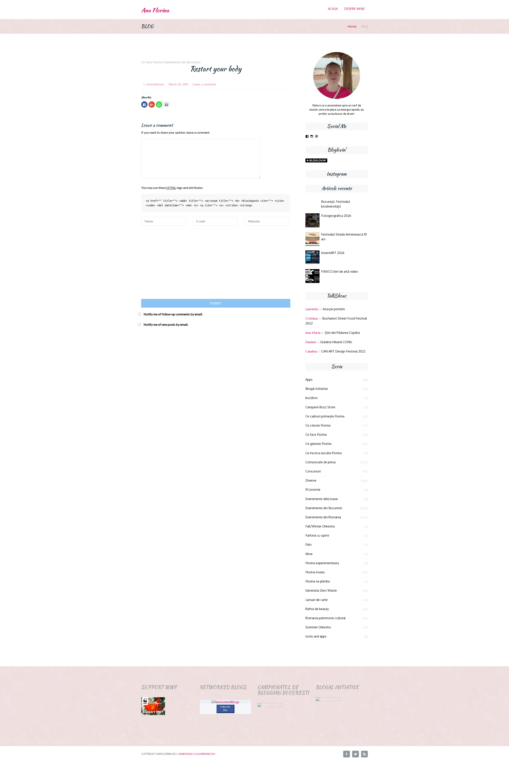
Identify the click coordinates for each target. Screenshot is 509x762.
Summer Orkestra (318, 627)
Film (308, 545)
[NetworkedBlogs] (225, 702)
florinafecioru (155, 84)
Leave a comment (204, 84)
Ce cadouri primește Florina (324, 416)
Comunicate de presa (320, 462)
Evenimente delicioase (321, 499)
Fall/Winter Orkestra (320, 526)
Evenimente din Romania (323, 517)
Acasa (333, 9)
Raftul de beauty (317, 609)
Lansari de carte (316, 600)
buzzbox (311, 398)
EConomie (312, 490)
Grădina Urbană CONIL (336, 342)
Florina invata (314, 572)
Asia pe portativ (334, 309)
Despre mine (354, 9)
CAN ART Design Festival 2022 (343, 351)
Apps (309, 379)
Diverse (310, 480)
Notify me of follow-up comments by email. (173, 314)
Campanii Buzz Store (320, 407)
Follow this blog (225, 708)
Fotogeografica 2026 (336, 216)
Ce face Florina (151, 62)
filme (309, 554)
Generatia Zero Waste (321, 590)
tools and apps (315, 636)
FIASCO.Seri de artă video (339, 271)
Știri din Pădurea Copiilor (342, 333)
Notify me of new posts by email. (166, 324)
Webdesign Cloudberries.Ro (197, 753)
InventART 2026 (332, 253)
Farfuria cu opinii (317, 535)
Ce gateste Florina (318, 444)
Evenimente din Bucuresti (182, 62)
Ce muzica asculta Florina (323, 453)
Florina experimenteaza (322, 563)
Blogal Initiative (316, 389)
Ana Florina (155, 10)
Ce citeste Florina (317, 425)
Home (352, 26)
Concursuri (313, 471)
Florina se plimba (317, 581)
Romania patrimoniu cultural (325, 618)
